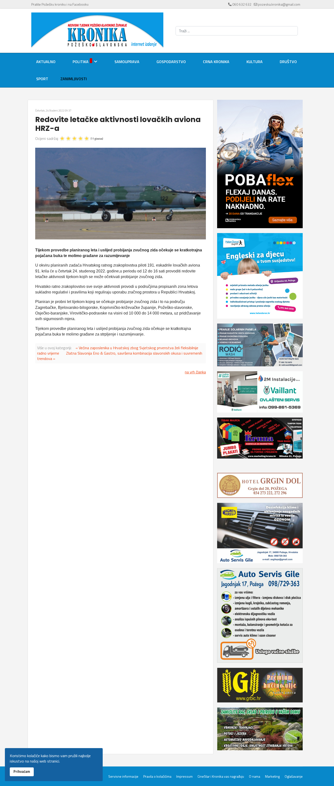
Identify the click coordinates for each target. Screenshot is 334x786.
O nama (254, 776)
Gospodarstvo (171, 62)
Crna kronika (216, 62)
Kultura (254, 62)
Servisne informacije (123, 776)
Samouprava (126, 62)
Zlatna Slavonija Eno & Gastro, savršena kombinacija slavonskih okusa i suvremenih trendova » (119, 355)
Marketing (272, 776)
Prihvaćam (21, 771)
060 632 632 (241, 4)
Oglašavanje (294, 776)
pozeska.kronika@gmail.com (279, 4)
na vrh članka (195, 372)
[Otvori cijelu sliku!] (120, 193)
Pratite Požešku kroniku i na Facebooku (60, 4)
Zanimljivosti (73, 79)
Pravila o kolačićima (157, 776)
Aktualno (46, 62)
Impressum (184, 776)
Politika (81, 62)
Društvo (288, 62)
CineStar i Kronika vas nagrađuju (221, 776)
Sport (42, 79)
